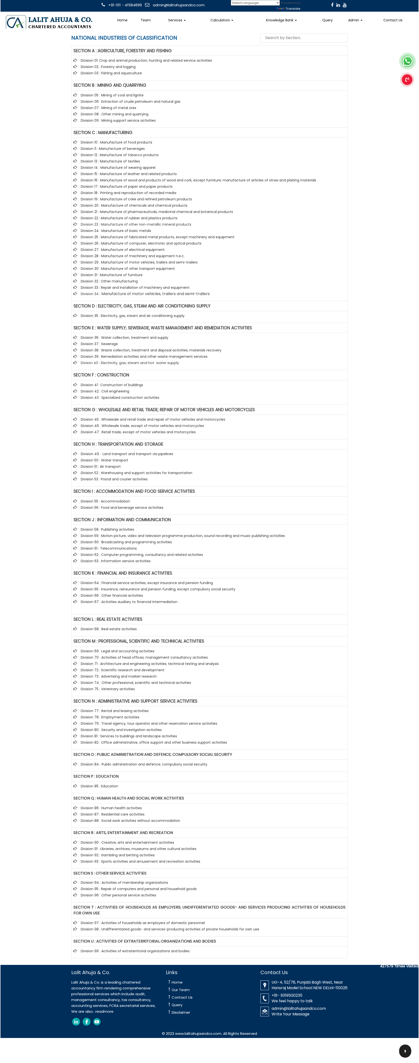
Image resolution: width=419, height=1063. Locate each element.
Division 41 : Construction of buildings (112, 385)
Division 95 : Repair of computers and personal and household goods (139, 888)
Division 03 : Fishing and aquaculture (111, 73)
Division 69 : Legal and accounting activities (117, 651)
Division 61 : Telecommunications (109, 548)
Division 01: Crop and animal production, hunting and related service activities (146, 60)
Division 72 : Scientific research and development (123, 670)
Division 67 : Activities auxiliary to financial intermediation (129, 601)
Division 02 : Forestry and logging (108, 66)
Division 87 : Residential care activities (113, 814)
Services (175, 20)
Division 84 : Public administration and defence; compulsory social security (144, 764)
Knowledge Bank (280, 20)
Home (122, 20)
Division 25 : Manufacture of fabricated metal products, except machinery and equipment (157, 237)
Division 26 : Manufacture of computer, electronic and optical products (141, 243)
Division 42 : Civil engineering (105, 391)
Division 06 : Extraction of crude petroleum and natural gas (130, 101)
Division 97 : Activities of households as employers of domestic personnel (143, 922)
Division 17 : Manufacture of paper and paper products (127, 186)
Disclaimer (181, 1012)
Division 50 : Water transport (104, 460)
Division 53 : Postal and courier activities (114, 479)
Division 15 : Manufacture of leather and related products (129, 173)
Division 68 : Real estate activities (109, 629)
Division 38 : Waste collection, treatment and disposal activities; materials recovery (151, 350)
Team (146, 20)
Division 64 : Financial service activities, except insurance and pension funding (147, 582)
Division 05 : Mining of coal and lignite (112, 95)
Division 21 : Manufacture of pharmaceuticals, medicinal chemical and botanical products (157, 211)
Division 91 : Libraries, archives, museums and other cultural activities (138, 848)
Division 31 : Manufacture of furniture (112, 274)
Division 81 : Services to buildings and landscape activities (129, 736)
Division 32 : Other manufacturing (109, 281)
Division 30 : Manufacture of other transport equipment (128, 268)
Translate (293, 8)
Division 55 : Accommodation (106, 501)
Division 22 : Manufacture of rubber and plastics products (129, 218)
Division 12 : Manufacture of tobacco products (120, 155)
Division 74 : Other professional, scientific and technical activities (136, 682)
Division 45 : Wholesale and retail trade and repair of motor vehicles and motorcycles (153, 419)
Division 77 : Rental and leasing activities (115, 710)
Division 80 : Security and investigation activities (121, 729)
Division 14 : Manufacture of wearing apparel (118, 167)
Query (327, 20)
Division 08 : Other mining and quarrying (114, 114)
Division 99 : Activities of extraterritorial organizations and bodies (135, 951)
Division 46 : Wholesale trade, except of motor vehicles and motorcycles (142, 425)
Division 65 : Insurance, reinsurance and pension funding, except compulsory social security (158, 589)
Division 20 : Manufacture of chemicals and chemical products (134, 205)
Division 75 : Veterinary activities (108, 689)
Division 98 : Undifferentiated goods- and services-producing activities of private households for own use (170, 929)
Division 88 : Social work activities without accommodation (130, 820)
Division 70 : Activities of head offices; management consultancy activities (144, 657)
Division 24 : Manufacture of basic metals (116, 230)
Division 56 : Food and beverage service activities (122, 507)
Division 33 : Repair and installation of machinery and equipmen (134, 287)
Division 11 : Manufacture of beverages (113, 148)
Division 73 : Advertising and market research (119, 676)
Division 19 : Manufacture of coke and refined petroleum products (136, 199)
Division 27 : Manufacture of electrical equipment (123, 249)
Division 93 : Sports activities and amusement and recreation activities (140, 861)
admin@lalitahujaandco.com (178, 5)
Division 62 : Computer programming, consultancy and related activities (142, 554)
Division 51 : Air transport (101, 466)
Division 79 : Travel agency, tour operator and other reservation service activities (149, 723)
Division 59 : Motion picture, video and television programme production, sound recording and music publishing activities (183, 535)
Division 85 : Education (99, 786)
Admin (354, 20)
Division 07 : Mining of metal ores (108, 107)
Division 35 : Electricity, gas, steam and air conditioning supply (133, 315)
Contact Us (393, 20)
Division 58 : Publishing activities (107, 529)
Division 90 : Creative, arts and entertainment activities (127, 842)
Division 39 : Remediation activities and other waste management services (144, 356)
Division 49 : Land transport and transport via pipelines (127, 453)
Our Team (181, 989)
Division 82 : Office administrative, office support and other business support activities (154, 742)
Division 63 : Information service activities (116, 561)
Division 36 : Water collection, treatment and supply (124, 337)
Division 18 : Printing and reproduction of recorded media (128, 192)
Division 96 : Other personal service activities (118, 895)
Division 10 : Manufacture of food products (116, 142)
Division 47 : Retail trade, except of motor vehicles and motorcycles (138, 432)
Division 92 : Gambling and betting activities (118, 855)
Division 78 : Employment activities (110, 717)
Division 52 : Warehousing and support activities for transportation (136, 472)
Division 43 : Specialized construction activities (120, 397)
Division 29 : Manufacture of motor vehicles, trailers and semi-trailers (139, 262)
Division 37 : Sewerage (99, 343)
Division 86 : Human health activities (111, 808)
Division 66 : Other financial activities (112, 595)
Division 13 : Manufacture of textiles (110, 161)
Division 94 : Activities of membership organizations (124, 882)
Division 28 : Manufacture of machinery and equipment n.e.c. (133, 256)
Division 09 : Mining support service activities (118, 120)
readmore (104, 1011)
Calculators (220, 20)
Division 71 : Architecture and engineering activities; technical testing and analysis (150, 663)
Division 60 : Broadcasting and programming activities (126, 542)
